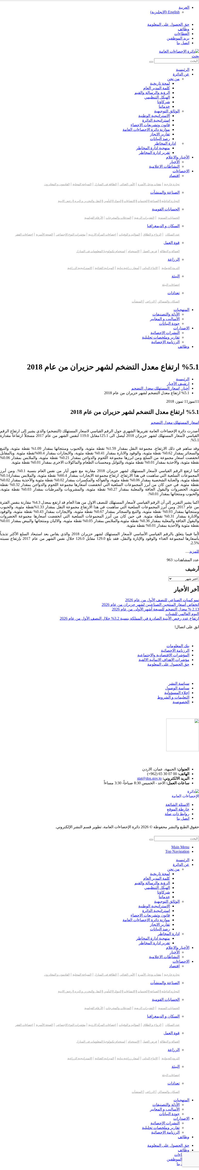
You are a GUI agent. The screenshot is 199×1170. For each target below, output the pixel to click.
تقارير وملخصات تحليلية (161, 337)
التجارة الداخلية (170, 201)
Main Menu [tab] (180, 847)
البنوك (118, 201)
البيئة (176, 276)
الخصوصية (181, 702)
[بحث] (151, 62)
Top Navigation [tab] (177, 851)
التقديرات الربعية (144, 217)
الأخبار (175, 162)
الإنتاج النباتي (150, 268)
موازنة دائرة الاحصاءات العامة (146, 129)
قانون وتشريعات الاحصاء (150, 125)
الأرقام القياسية (93, 217)
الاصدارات (181, 328)
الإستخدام (134, 251)
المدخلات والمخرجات (118, 217)
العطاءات (181, 34)
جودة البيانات (169, 323)
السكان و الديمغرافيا (163, 226)
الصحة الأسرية (44, 234)
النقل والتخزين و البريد (87, 201)
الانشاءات (129, 201)
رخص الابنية (65, 201)
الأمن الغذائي (127, 184)
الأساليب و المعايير (165, 319)
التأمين (108, 201)
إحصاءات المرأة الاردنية (102, 234)
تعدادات (173, 293)
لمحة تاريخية (160, 83)
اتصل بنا (183, 43)
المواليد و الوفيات (129, 234)
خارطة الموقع (178, 809)
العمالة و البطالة (170, 251)
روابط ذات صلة (177, 814)
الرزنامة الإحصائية (165, 342)
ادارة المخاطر (165, 143)
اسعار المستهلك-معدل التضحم (175, 422)
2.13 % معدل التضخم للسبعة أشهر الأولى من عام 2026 (155, 609)
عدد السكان (172, 234)
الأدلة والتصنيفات (166, 314)
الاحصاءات (181, 171)
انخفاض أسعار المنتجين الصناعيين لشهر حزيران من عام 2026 (150, 604)
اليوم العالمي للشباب (182, 614)
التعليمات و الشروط (173, 697)
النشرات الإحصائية (165, 333)
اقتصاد (174, 176)
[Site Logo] (179, 51)
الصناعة (154, 201)
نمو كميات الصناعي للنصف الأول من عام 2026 (162, 600)
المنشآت (137, 301)
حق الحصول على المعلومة (168, 24)
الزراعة (174, 259)
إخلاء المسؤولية (176, 693)
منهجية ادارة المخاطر (153, 148)
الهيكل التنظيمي (157, 97)
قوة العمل (172, 243)
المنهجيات (181, 310)
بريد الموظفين (178, 38)
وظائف (183, 29)
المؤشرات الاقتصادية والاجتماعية (163, 655)
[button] (195, 56)
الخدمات (143, 201)
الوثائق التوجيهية (167, 111)
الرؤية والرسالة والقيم (152, 93)
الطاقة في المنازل (105, 184)
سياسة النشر (178, 683)
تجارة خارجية (172, 184)
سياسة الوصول (177, 688)
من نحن (173, 79)
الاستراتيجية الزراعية (79, 268)
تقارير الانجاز (160, 134)
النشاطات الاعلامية (164, 166)
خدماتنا (164, 106)
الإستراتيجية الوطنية (154, 116)
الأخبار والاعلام (177, 157)
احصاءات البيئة (171, 284)
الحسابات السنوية (169, 217)
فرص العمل (149, 251)
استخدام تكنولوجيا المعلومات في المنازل (100, 251)
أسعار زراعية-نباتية (128, 268)
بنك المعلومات (177, 646)
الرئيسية (182, 69)
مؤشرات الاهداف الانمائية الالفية (164, 660)
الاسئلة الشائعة (177, 804)
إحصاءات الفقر (24, 234)
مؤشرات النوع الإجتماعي (70, 234)
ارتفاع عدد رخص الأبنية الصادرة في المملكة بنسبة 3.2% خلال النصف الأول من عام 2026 (129, 618)
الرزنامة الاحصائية (175, 650)
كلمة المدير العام (156, 88)
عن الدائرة (181, 74)
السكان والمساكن (169, 301)
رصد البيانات (160, 139)
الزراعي (150, 301)
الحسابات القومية (166, 209)
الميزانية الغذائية (104, 268)
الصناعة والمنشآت (165, 192)
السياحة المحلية (82, 184)
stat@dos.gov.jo (149, 778)
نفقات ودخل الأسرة (149, 184)
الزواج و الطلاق (152, 234)
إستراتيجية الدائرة (156, 120)
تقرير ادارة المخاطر (154, 152)
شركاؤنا (163, 102)
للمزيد (194, 551)
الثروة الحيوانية (171, 268)
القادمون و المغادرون (57, 184)
